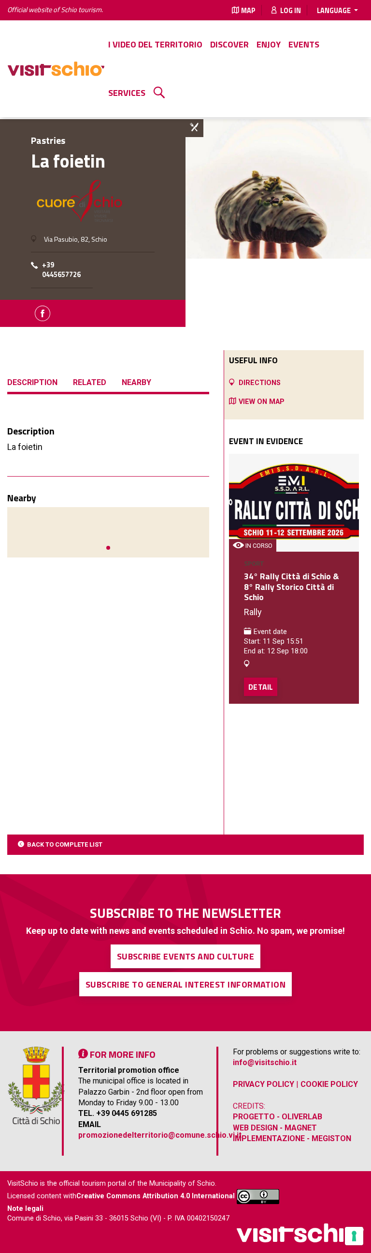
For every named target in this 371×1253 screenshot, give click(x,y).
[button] (108, 548)
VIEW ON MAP (262, 402)
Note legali (25, 1209)
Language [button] (334, 10)
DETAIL (260, 687)
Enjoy (269, 44)
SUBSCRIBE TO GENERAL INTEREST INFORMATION (185, 984)
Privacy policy (263, 1084)
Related (89, 382)
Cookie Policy (329, 1084)
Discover (229, 44)
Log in (290, 10)
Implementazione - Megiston (292, 1138)
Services (126, 92)
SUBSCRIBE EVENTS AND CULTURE (186, 956)
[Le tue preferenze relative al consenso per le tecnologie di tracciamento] (354, 1236)
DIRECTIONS (260, 383)
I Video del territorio (155, 44)
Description (32, 382)
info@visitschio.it (265, 1062)
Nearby (136, 382)
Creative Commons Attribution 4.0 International (155, 1196)
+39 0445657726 (61, 269)
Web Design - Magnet (275, 1127)
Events (303, 44)
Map (248, 10)
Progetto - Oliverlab (277, 1116)
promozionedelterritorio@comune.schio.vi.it (160, 1135)
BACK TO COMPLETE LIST (64, 844)
